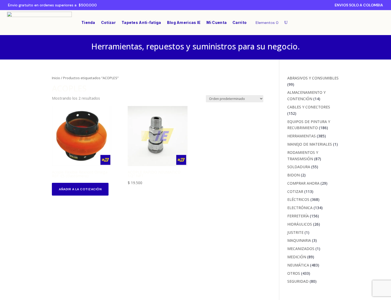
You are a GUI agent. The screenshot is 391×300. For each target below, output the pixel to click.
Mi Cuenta (216, 22)
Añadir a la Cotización (80, 189)
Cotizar (108, 22)
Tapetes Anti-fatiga (141, 22)
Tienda (88, 22)
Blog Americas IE (184, 22)
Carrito (239, 22)
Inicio (56, 77)
